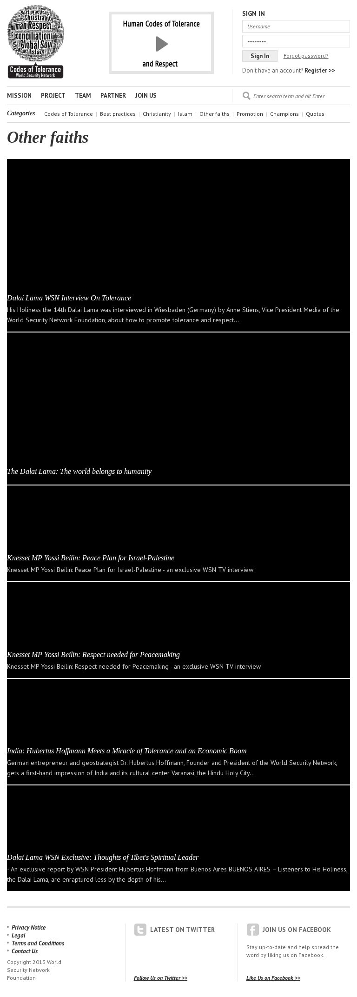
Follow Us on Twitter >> (160, 977)
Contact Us (25, 951)
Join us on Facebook (297, 929)
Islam (185, 113)
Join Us (146, 96)
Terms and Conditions (38, 943)
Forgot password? (306, 55)
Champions (284, 113)
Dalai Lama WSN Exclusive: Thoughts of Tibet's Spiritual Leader (102, 857)
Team (83, 96)
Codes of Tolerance (68, 113)
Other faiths (214, 113)
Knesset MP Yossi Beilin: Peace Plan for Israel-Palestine (90, 558)
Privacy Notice (29, 927)
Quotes (315, 113)
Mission (19, 96)
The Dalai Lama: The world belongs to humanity (79, 471)
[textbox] (301, 95)
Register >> (319, 70)
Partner (113, 96)
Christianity (157, 113)
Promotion (250, 113)
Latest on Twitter (182, 929)
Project (53, 96)
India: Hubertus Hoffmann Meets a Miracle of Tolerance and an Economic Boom (127, 751)
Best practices (118, 113)
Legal (19, 935)
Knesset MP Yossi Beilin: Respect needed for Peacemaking (93, 654)
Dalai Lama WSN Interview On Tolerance (69, 298)
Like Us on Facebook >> (273, 977)
